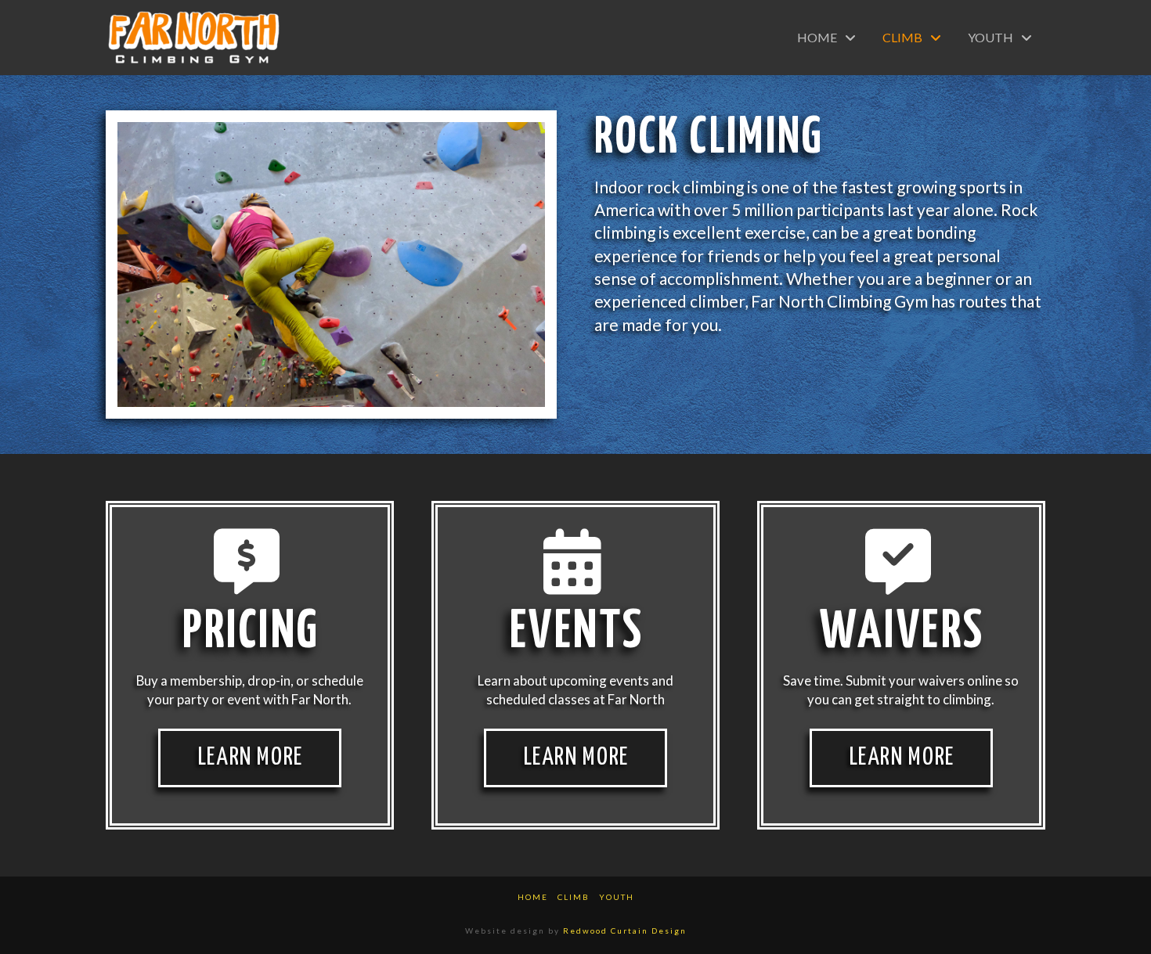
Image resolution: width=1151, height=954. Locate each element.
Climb (573, 897)
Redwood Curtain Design (625, 930)
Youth (616, 897)
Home (533, 897)
